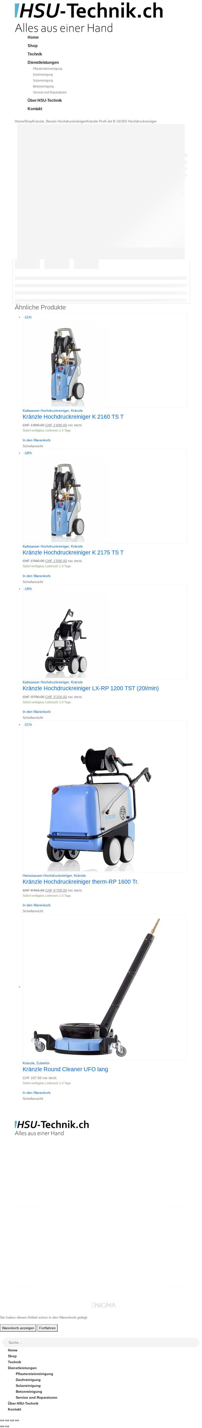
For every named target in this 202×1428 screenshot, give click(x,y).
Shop (32, 46)
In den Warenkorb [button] (36, 440)
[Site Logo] (89, 17)
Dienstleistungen (43, 62)
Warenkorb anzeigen (18, 1328)
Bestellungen (167, 1229)
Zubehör (43, 1063)
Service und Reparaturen (50, 92)
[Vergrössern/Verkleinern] (2, 1420)
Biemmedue (77, 1270)
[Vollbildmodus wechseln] (7, 1420)
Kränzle (77, 411)
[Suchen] (196, 1342)
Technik (35, 54)
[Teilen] (12, 1420)
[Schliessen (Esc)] (17, 1420)
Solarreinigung (43, 80)
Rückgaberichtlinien (128, 1235)
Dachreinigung (43, 74)
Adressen (164, 1241)
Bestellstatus (122, 1241)
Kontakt (35, 109)
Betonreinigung (43, 86)
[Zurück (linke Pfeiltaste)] (2, 1426)
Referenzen (120, 1247)
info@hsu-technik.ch (32, 1178)
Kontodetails (166, 1247)
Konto (161, 1223)
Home (33, 37)
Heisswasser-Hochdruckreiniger (47, 875)
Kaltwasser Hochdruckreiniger (46, 411)
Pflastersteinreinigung (47, 68)
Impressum (120, 1253)
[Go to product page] (105, 987)
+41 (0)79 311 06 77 (31, 1184)
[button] (3, 1335)
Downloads (165, 1235)
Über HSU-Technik (45, 100)
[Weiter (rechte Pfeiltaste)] (7, 1426)
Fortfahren (47, 1328)
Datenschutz (122, 1258)
